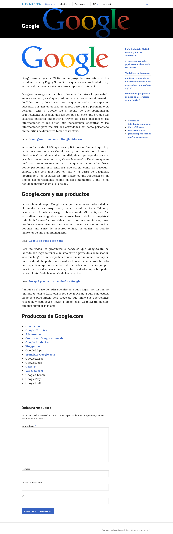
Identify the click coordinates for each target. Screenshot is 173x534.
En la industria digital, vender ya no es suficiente (137, 52)
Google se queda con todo (46, 240)
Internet (107, 4)
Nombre (26, 468)
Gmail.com (32, 326)
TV (94, 4)
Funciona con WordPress (112, 530)
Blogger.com (33, 346)
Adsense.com (34, 334)
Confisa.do (133, 120)
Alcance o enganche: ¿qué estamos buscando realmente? (137, 64)
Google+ (30, 366)
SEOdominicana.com (139, 124)
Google (48, 4)
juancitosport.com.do (139, 133)
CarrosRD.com (136, 127)
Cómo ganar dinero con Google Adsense (56, 139)
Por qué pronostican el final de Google (55, 281)
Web (24, 496)
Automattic (146, 530)
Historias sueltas (137, 130)
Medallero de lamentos (137, 73)
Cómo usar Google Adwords (44, 338)
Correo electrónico (32, 482)
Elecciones (80, 4)
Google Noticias (36, 330)
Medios (63, 4)
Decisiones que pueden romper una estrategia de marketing (137, 96)
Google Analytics (37, 342)
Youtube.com (34, 370)
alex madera (31, 4)
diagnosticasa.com (138, 137)
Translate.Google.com (40, 354)
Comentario (29, 425)
